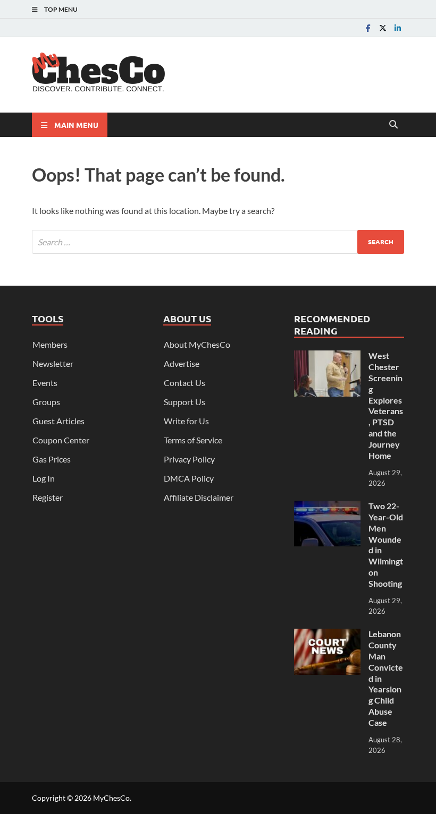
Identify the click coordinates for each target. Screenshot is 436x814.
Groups (46, 402)
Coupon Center (60, 440)
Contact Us (184, 383)
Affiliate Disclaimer (198, 497)
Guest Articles (58, 421)
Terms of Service (193, 440)
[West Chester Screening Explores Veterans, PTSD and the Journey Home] (327, 357)
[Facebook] (368, 28)
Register (47, 497)
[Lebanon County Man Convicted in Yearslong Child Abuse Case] (327, 635)
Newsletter (52, 363)
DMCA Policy (189, 478)
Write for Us (186, 421)
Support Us (184, 402)
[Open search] (393, 125)
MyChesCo (111, 797)
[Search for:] (218, 242)
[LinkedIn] (397, 28)
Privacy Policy (189, 459)
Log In (43, 478)
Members (50, 344)
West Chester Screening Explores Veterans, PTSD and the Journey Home (385, 405)
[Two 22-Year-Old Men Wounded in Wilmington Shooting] (327, 507)
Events (44, 383)
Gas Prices (51, 459)
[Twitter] (382, 28)
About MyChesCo (197, 344)
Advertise (181, 363)
